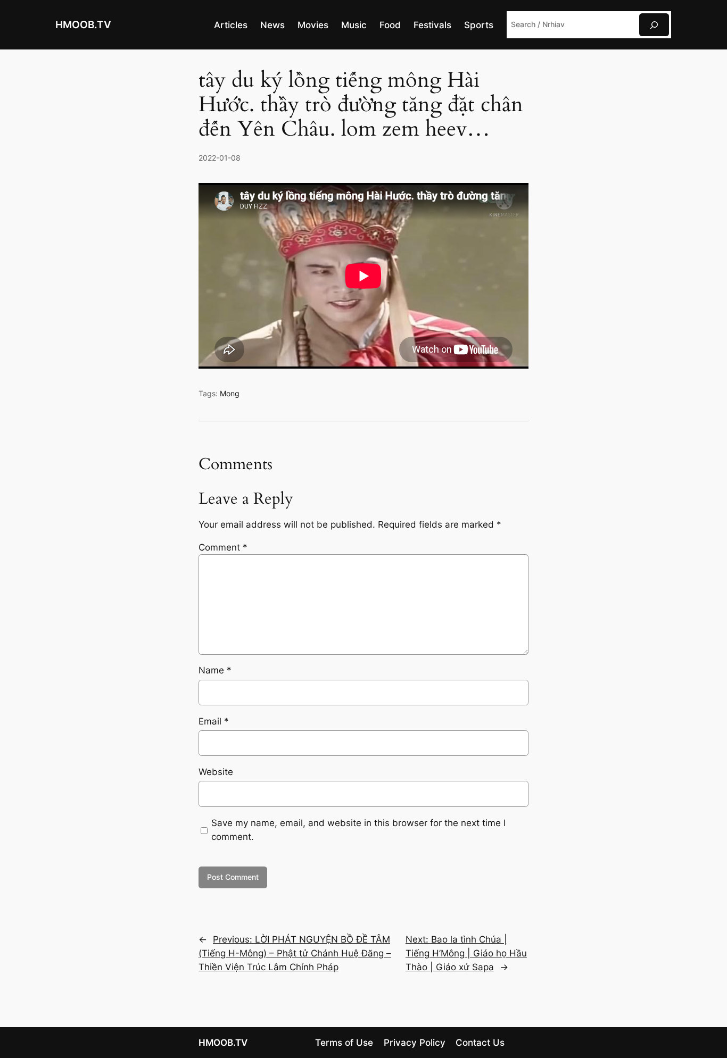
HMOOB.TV (83, 24)
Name (215, 670)
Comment (223, 547)
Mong (229, 393)
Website (216, 772)
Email (214, 721)
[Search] (654, 24)
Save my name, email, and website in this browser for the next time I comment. (358, 830)
